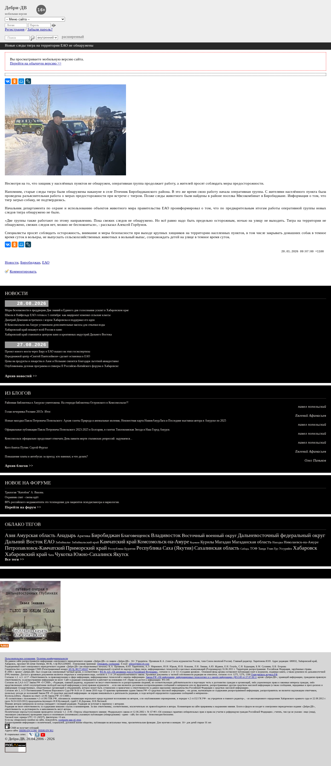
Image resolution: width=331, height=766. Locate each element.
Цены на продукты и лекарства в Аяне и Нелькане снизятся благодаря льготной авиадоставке (62, 361)
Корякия (194, 542)
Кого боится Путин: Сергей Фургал (26, 447)
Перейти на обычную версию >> (35, 63)
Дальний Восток (24, 541)
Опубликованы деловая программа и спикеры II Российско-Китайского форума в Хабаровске (61, 366)
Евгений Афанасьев (310, 415)
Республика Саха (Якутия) (164, 548)
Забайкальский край (85, 542)
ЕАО (45, 262)
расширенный (73, 37)
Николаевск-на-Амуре (301, 542)
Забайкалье (63, 542)
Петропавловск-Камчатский (35, 548)
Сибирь (244, 548)
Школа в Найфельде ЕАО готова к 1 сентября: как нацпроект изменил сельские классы (57, 315)
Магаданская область (251, 541)
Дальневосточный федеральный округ (281, 535)
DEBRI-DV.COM (28, 730)
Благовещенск (135, 535)
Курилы (207, 542)
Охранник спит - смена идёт (22, 497)
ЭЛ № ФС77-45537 (78, 669)
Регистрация (14, 29)
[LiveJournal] (28, 81)
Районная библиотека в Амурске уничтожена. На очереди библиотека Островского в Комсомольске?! (66, 402)
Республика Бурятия (121, 548)
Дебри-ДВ (16, 7)
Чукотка (63, 554)
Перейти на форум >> (23, 507)
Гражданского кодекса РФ (264, 674)
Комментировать (23, 271)
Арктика (83, 536)
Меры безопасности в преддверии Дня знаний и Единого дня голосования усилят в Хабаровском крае (67, 310)
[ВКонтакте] (8, 81)
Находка (277, 542)
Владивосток (166, 535)
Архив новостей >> (21, 376)
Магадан (223, 541)
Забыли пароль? (40, 29)
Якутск (120, 554)
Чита (51, 555)
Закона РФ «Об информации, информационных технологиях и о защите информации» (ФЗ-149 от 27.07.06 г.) (201, 677)
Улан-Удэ (272, 548)
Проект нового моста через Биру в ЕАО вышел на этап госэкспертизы (47, 351)
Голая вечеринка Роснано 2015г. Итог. (28, 411)
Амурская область (35, 535)
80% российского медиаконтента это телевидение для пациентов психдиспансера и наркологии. (62, 502)
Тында (262, 548)
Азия (10, 535)
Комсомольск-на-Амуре (163, 542)
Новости (11, 262)
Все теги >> (14, 559)
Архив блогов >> (19, 466)
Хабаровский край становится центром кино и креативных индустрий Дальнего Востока (58, 334)
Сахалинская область (216, 548)
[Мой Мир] (21, 81)
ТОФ (253, 548)
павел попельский (312, 406)
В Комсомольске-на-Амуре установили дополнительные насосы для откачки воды (55, 324)
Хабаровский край (26, 554)
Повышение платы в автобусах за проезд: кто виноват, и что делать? (46, 456)
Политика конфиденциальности (52, 658)
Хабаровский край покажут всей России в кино (33, 329)
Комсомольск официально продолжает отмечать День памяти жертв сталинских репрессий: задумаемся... (68, 438)
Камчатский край (118, 542)
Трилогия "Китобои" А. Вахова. (24, 492)
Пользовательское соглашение (20, 658)
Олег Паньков (315, 460)
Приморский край (86, 548)
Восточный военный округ (209, 535)
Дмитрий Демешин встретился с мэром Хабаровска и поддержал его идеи (50, 320)
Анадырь (66, 535)
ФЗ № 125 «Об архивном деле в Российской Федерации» (129, 671)
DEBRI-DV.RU (45, 730)
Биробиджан (30, 262)
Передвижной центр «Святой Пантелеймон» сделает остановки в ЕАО (47, 356)
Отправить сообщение (108, 663)
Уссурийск (285, 548)
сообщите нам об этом (69, 719)
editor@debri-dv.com (139, 663)
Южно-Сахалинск (92, 554)
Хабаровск (305, 548)
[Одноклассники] (14, 81)
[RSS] (4, 646)
